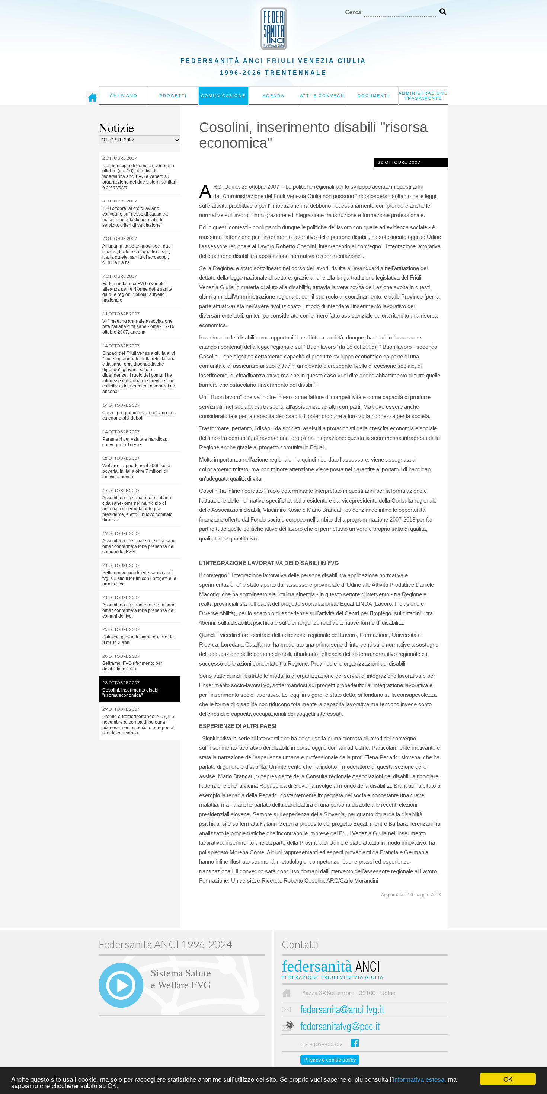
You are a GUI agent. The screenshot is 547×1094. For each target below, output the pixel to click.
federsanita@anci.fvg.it (342, 1010)
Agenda (273, 95)
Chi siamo (124, 95)
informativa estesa (418, 1079)
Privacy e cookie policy (330, 1059)
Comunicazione (223, 95)
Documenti (373, 95)
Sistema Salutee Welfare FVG (181, 978)
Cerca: (354, 11)
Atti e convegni (323, 95)
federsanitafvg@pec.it (340, 1027)
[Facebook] (355, 1042)
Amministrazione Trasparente (423, 96)
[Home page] (92, 98)
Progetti (173, 95)
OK (507, 1079)
